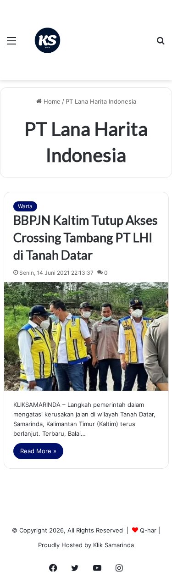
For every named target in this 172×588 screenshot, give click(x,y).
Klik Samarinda (113, 545)
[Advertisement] (110, 33)
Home (51, 101)
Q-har (148, 530)
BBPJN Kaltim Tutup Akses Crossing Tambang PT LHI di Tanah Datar (85, 237)
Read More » (38, 451)
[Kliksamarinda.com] (47, 40)
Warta (25, 206)
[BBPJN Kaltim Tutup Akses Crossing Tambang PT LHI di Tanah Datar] (86, 336)
